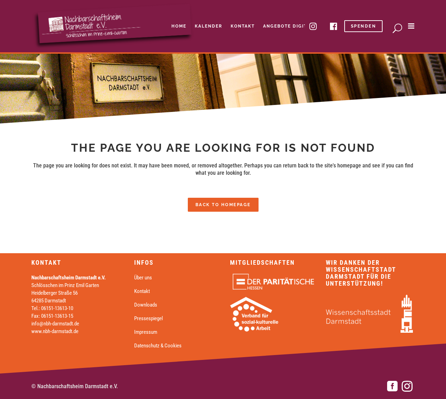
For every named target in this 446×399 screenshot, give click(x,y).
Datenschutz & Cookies (158, 345)
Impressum (145, 332)
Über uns (143, 277)
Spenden (363, 26)
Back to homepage (223, 204)
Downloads (145, 305)
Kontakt (142, 291)
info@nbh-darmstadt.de (55, 324)
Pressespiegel (148, 318)
